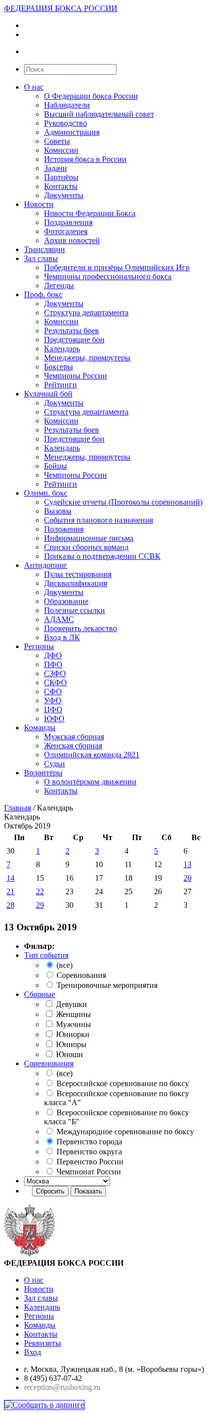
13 (188, 864)
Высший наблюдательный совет (99, 114)
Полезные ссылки (74, 610)
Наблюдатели (67, 105)
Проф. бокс (43, 294)
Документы (64, 195)
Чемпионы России (75, 375)
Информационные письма (89, 538)
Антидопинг (46, 565)
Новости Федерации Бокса (90, 213)
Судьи (54, 763)
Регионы (39, 646)
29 (40, 905)
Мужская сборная (74, 736)
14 (10, 878)
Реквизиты (42, 1343)
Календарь (62, 348)
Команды (40, 727)
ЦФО (53, 709)
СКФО (55, 682)
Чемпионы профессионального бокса (108, 276)
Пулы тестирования (78, 574)
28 (10, 905)
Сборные (39, 994)
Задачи (55, 168)
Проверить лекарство (80, 628)
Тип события (46, 955)
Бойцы (55, 466)
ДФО (53, 655)
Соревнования (49, 1063)
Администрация (72, 132)
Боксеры (58, 366)
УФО (53, 700)
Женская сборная (73, 745)
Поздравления (68, 222)
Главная (17, 807)
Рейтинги (60, 384)
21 (10, 891)
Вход (32, 1352)
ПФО (53, 664)
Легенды (59, 285)
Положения (64, 529)
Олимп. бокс (46, 493)
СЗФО (55, 673)
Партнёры (61, 177)
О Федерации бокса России (91, 96)
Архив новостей (72, 240)
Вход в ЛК (62, 637)
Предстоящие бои (74, 339)
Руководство (65, 123)
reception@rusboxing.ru (62, 1387)
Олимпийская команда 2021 (92, 754)
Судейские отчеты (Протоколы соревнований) (123, 502)
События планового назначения (98, 520)
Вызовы (58, 511)
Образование (66, 601)
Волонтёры (43, 772)
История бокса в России (85, 159)
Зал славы (41, 258)
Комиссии (61, 150)
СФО (53, 691)
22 (40, 891)
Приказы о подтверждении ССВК (102, 556)
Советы (57, 141)
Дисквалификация (75, 583)
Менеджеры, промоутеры (87, 357)
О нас (34, 87)
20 (188, 878)
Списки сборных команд (86, 547)
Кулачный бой (48, 393)
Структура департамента (86, 312)
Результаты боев (71, 330)
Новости (39, 204)
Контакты (61, 186)
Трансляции (44, 249)
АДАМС (59, 619)
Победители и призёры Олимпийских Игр (117, 267)
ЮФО (54, 718)
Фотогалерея (66, 231)
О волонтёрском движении (90, 781)
